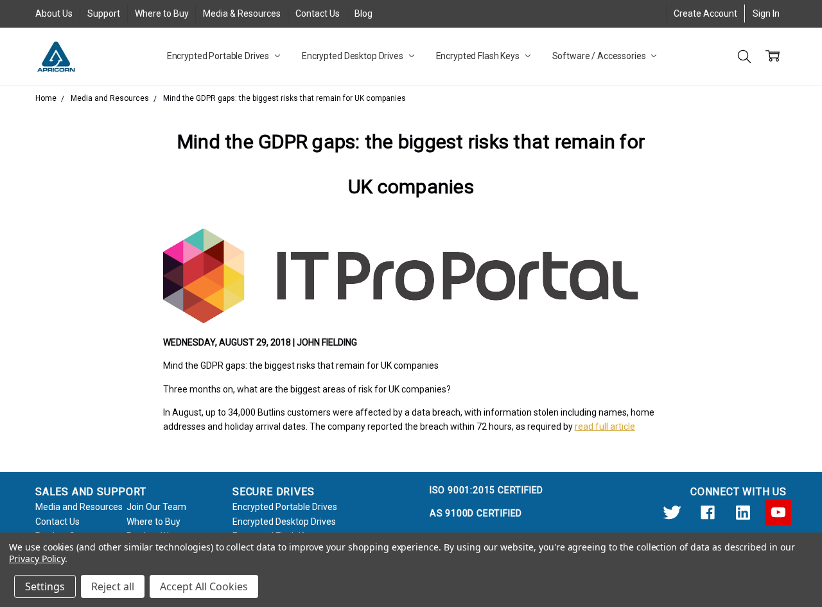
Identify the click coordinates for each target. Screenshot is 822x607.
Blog (363, 13)
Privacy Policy (37, 558)
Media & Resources (242, 13)
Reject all (112, 586)
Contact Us (317, 13)
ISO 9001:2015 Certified (486, 490)
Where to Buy (162, 13)
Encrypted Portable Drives (219, 56)
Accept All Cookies (204, 586)
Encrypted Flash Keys (478, 56)
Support (103, 13)
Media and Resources (79, 507)
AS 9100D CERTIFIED (476, 513)
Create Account (705, 13)
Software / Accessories (600, 56)
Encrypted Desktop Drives (353, 56)
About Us (54, 13)
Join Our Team (156, 507)
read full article (605, 426)
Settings (45, 586)
